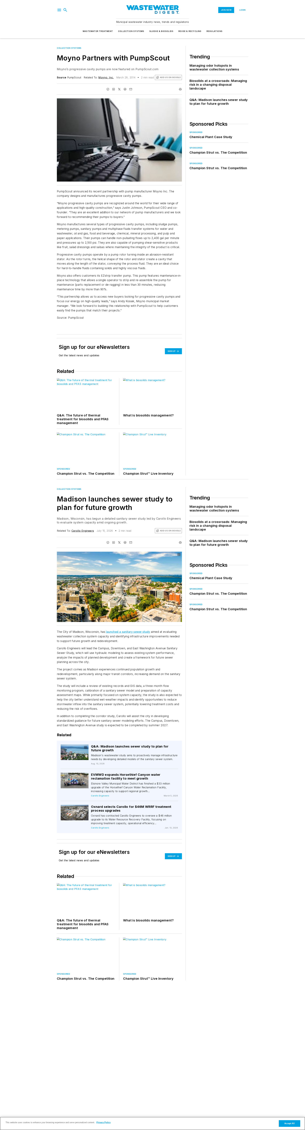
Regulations (214, 31)
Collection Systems (131, 31)
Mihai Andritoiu (153, 555)
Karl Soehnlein (78, 748)
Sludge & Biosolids (161, 31)
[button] (59, 10)
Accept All (289, 1123)
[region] (152, 1123)
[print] (180, 89)
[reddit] (125, 89)
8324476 (72, 747)
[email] (130, 89)
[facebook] (107, 89)
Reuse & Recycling (189, 31)
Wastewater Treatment (98, 31)
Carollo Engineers (82, 530)
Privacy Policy (103, 1122)
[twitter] (119, 89)
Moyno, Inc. (106, 77)
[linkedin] (113, 89)
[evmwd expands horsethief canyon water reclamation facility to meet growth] (74, 780)
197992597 (137, 555)
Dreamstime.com (169, 555)
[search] (65, 10)
